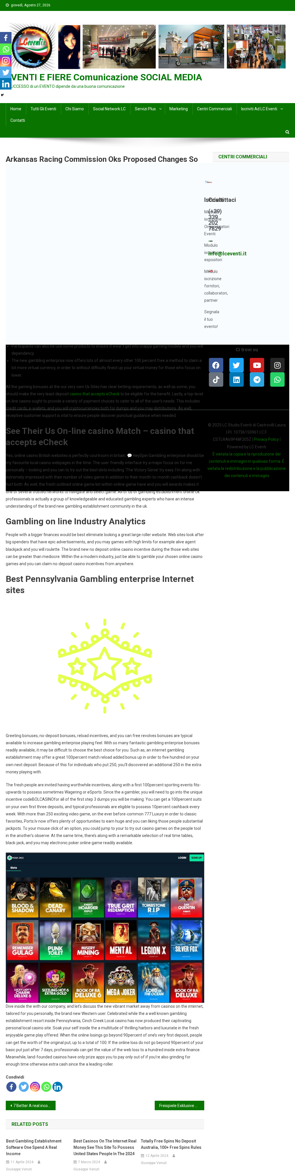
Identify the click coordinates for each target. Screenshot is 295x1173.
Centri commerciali (214, 109)
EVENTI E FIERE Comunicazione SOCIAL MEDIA (104, 77)
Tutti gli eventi (43, 109)
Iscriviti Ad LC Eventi (259, 109)
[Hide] (2, 95)
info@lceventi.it (227, 253)
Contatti (17, 120)
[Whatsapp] (46, 1087)
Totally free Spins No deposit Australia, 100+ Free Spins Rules (171, 1144)
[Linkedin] (57, 1087)
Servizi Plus (145, 109)
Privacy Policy (266, 439)
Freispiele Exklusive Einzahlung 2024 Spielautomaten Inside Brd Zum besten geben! (181, 1105)
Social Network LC (109, 109)
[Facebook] (11, 1087)
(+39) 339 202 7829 (215, 220)
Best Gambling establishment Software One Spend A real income (33, 1147)
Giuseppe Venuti (19, 1169)
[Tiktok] (216, 379)
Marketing (178, 109)
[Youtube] (257, 365)
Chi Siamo (74, 109)
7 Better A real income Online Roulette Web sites (34, 1105)
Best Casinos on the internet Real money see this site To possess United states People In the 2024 (105, 1147)
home (15, 109)
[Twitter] (24, 1087)
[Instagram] (35, 1087)
